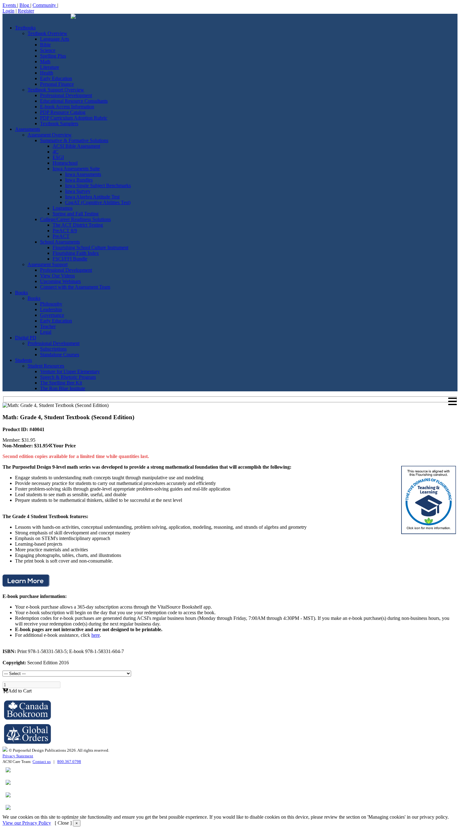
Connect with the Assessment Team (75, 287)
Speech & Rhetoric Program (68, 377)
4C (56, 151)
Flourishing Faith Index (76, 253)
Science (47, 50)
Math (45, 61)
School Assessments (60, 242)
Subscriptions (53, 349)
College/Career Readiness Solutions (75, 219)
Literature (49, 67)
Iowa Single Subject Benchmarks (98, 185)
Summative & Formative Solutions (74, 140)
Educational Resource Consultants (74, 101)
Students (23, 360)
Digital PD (25, 337)
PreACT (61, 236)
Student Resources (46, 365)
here (95, 635)
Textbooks (25, 27)
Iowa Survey (77, 191)
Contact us (42, 761)
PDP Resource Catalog (62, 112)
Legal (45, 332)
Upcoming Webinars (60, 281)
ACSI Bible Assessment (76, 146)
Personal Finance (57, 84)
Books (21, 292)
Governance (52, 315)
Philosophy (51, 303)
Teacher (48, 326)
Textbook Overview (47, 33)
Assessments (27, 129)
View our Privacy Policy (27, 823)
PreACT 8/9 (65, 230)
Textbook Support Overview (56, 89)
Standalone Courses (59, 354)
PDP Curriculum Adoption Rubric (73, 118)
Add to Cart (20, 690)
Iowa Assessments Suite (76, 168)
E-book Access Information (67, 106)
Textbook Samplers (59, 123)
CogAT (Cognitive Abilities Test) (97, 202)
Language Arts (54, 39)
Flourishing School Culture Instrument (90, 247)
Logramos (63, 208)
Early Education (56, 78)
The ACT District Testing (78, 225)
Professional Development (66, 95)
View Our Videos (57, 275)
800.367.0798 (69, 761)
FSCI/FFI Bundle (70, 258)
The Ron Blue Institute (62, 388)
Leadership (51, 309)
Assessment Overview (50, 134)
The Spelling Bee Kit (61, 382)
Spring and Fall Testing (76, 213)
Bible (45, 44)
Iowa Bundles (79, 180)
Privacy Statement (18, 756)
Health (46, 72)
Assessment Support (48, 264)
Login (8, 10)
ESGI (58, 157)
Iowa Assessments (83, 174)
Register (26, 10)
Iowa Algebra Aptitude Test (92, 196)
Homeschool (65, 163)
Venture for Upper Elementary (70, 371)
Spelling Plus (53, 56)
